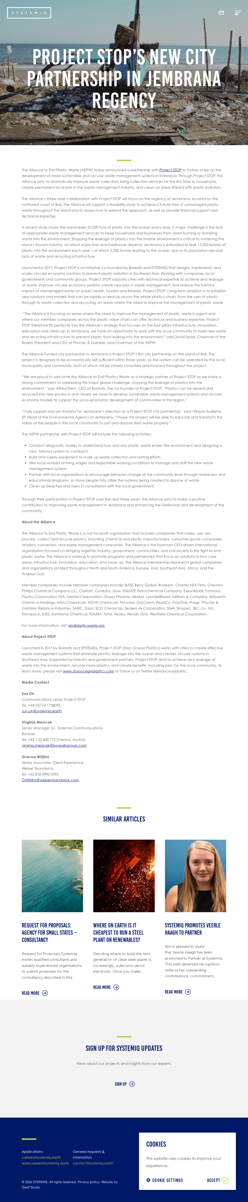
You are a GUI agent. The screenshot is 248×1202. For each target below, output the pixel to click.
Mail (222, 2)
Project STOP (170, 170)
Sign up (121, 1084)
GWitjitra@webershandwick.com (50, 780)
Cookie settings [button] (167, 1180)
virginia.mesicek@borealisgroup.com (54, 745)
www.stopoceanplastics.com (88, 671)
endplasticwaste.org (87, 625)
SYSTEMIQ (105, 119)
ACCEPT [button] (213, 1180)
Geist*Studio (31, 1187)
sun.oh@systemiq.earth (42, 711)
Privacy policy (88, 1182)
